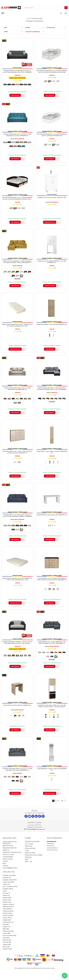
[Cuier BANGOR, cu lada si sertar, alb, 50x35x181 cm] (51, 752)
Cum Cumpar (29, 844)
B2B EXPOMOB (8, 845)
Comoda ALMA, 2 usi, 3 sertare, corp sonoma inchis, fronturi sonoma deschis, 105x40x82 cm (52, 579)
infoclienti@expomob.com (35, 829)
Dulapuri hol (6, 926)
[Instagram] (43, 816)
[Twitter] (32, 816)
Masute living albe (8, 931)
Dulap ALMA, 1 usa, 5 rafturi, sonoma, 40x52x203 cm (52, 452)
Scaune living (7, 900)
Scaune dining (7, 918)
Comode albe (7, 942)
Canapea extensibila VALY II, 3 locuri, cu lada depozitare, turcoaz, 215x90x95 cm (17, 134)
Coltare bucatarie (8, 911)
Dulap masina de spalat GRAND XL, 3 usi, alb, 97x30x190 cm (51, 261)
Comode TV (6, 893)
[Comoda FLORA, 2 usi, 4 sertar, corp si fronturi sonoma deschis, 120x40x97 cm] (17, 435)
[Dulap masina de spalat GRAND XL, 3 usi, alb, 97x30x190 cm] (51, 244)
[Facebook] (26, 816)
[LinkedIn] (36, 816)
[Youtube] (29, 816)
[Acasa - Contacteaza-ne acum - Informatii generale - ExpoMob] (11, 7)
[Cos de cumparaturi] (65, 13)
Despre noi (6, 850)
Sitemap (5, 865)
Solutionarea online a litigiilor (33, 855)
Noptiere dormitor (8, 906)
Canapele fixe (7, 877)
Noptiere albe (7, 940)
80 (62, 800)
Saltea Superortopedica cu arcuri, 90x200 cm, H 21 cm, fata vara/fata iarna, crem (17, 325)
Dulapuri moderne (8, 904)
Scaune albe (6, 933)
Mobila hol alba (7, 949)
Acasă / (29, 18)
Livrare (27, 850)
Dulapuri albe (7, 944)
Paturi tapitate (7, 909)
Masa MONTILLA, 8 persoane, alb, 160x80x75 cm (52, 514)
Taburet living (7, 902)
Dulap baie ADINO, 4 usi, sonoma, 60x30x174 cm (52, 324)
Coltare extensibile (8, 882)
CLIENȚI (28, 838)
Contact (5, 861)
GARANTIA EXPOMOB (32, 841)
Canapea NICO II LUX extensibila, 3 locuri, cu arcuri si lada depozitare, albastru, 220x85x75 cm (17, 515)
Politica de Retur (30, 853)
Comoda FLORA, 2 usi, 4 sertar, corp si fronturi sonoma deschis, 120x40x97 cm (17, 452)
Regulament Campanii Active (12, 852)
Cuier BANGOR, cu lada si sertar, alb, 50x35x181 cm (51, 769)
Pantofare (6, 924)
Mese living (6, 895)
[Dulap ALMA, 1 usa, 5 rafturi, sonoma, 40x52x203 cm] (51, 435)
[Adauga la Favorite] (23, 95)
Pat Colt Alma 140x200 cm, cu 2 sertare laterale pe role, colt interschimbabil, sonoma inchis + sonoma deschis (17, 198)
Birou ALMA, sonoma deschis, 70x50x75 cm (17, 705)
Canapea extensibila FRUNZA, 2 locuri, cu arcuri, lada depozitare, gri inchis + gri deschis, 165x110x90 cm (17, 642)
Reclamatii (28, 857)
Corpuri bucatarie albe (9, 935)
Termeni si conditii (8, 854)
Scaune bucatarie (8, 915)
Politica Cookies (8, 859)
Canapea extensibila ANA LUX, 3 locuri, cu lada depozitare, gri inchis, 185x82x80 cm (17, 769)
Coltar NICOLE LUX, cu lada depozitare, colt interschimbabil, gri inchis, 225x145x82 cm (51, 642)
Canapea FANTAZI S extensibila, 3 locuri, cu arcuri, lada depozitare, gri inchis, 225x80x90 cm (17, 71)
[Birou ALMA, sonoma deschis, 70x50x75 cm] (17, 689)
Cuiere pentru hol (8, 922)
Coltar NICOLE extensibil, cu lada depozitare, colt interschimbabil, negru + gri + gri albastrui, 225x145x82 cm (52, 388)
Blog (4, 863)
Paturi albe (6, 938)
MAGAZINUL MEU (9, 838)
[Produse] (2, 13)
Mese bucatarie (7, 913)
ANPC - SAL (28, 861)
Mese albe (6, 929)
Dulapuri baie (7, 920)
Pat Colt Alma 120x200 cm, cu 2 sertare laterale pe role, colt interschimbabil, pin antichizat (52, 71)
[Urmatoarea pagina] (65, 801)
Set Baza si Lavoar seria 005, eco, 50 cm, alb (52, 197)
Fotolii (4, 891)
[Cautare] (66, 7)
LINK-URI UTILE (9, 872)
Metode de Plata (30, 848)
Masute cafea (7, 897)
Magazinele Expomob (9, 848)
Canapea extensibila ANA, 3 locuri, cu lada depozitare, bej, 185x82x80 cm (17, 388)
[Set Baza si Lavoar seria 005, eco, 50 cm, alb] (51, 181)
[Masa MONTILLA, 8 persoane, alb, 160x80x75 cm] (51, 498)
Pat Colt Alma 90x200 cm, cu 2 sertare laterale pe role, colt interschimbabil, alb (52, 134)
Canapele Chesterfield (10, 880)
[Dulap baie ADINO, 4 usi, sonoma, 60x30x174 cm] (51, 308)
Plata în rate (28, 846)
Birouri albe (6, 946)
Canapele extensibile (9, 875)
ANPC (27, 859)
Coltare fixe (6, 884)
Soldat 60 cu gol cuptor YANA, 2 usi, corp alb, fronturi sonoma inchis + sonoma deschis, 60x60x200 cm (52, 706)
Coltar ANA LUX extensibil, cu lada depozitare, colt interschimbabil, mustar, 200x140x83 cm (17, 261)
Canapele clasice (8, 889)
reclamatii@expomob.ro (10, 868)
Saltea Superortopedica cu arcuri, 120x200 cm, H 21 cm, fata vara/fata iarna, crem (17, 579)
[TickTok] (39, 816)
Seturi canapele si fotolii (10, 886)
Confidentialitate (8, 857)
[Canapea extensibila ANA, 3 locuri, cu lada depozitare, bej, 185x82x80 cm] (17, 371)
